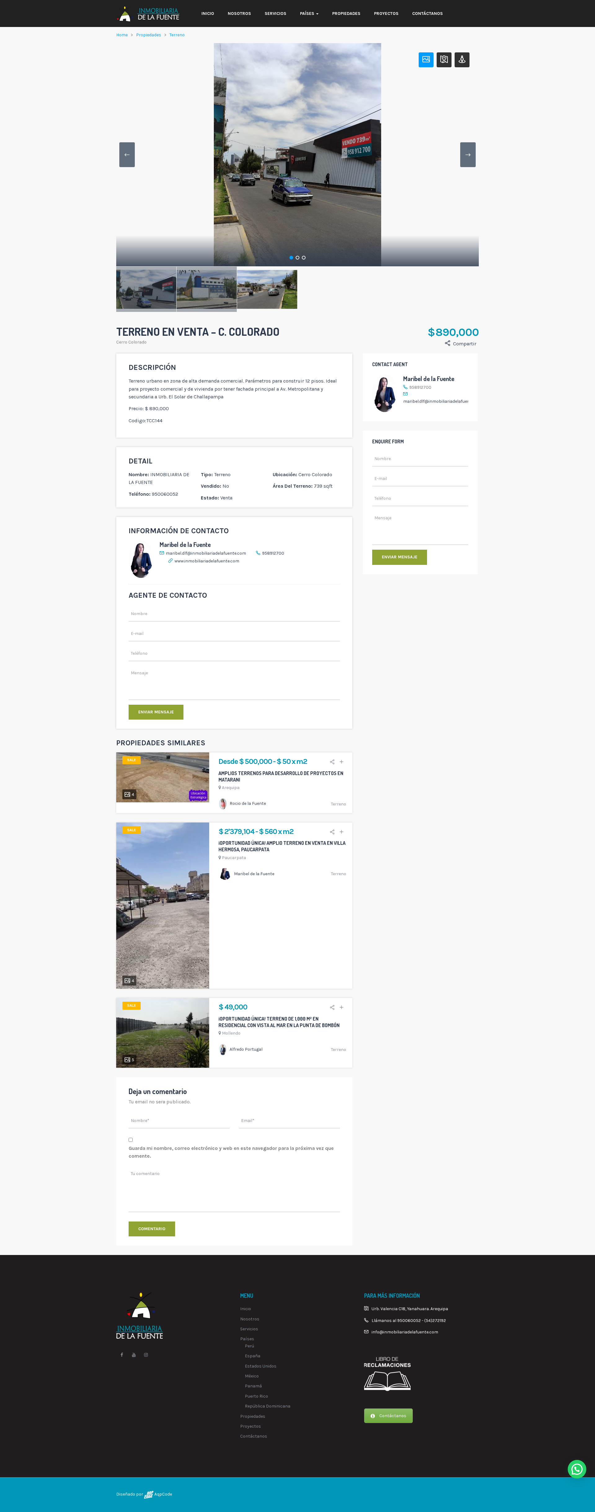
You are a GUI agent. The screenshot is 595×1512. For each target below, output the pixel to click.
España (252, 1356)
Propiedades (346, 13)
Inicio (207, 13)
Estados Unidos (260, 1366)
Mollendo (231, 1033)
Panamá (253, 1386)
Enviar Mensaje (156, 712)
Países (307, 13)
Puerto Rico (256, 1396)
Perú (249, 1346)
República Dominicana (267, 1406)
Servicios (275, 13)
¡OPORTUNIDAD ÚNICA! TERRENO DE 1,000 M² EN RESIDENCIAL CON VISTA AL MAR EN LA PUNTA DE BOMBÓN (279, 1022)
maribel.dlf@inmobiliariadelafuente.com (206, 553)
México (252, 1376)
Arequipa (231, 787)
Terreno (177, 35)
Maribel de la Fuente (185, 544)
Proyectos (386, 13)
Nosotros (239, 13)
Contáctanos (427, 13)
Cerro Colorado (131, 342)
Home (122, 35)
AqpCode (162, 1494)
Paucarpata (234, 857)
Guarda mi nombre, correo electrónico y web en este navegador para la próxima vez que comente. (231, 1152)
